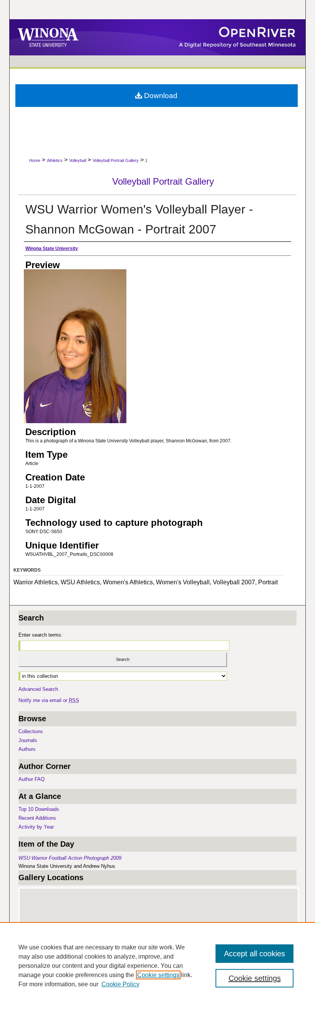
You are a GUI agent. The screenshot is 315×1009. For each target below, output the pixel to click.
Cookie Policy (120, 984)
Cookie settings (158, 975)
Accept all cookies (254, 953)
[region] (157, 965)
